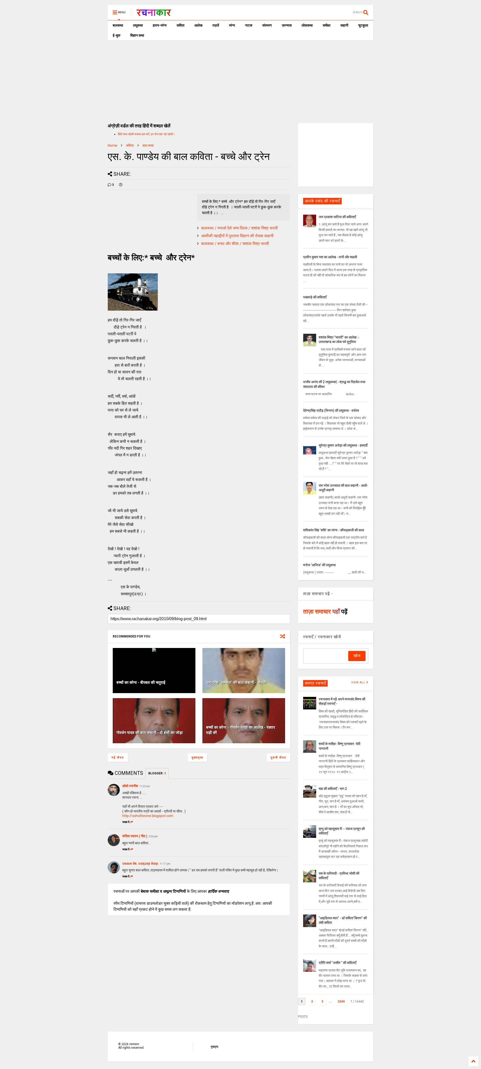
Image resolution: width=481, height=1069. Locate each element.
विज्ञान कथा (137, 35)
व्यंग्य (232, 25)
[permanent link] (121, 184)
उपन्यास (287, 25)
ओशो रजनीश (130, 786)
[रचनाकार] (154, 14)
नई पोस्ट (117, 757)
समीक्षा (326, 25)
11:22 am (144, 786)
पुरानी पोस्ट (278, 757)
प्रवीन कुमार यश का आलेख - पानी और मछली (330, 257)
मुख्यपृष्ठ (197, 757)
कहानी (344, 25)
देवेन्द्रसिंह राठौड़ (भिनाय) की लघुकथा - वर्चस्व (331, 410)
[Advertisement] (240, 78)
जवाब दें (126, 822)
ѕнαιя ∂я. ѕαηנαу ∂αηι (140, 863)
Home (112, 145)
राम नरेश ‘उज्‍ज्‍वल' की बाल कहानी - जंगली (236, 682)
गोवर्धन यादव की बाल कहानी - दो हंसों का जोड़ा (149, 732)
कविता (180, 25)
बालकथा (118, 25)
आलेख (198, 25)
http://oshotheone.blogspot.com (147, 816)
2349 (341, 1001)
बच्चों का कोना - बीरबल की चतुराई (140, 682)
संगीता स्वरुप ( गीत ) (134, 836)
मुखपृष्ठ (214, 1046)
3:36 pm (153, 836)
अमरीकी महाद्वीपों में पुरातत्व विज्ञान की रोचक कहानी (237, 235)
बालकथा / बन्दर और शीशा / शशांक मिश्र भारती (235, 243)
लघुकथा (138, 25)
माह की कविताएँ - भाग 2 (333, 789)
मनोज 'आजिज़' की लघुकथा (319, 565)
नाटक (248, 25)
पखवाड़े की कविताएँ (314, 297)
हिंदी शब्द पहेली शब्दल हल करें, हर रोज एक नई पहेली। (146, 134)
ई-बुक (116, 35)
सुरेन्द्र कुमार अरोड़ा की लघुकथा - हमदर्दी (343, 445)
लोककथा (307, 25)
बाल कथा (148, 145)
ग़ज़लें (215, 25)
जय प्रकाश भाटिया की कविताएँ (337, 217)
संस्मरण (267, 25)
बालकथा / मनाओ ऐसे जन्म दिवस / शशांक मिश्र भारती (239, 228)
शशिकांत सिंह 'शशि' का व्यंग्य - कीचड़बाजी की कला (333, 530)
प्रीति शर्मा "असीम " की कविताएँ (337, 963)
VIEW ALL (358, 682)
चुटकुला (363, 25)
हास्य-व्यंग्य (160, 25)
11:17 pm (165, 863)
